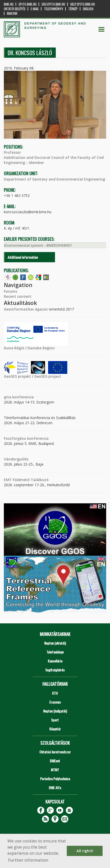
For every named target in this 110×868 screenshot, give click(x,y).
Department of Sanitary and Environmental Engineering (54, 179)
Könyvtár (55, 728)
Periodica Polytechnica (55, 778)
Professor (12, 152)
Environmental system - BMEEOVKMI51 (38, 245)
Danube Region (41, 348)
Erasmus (55, 702)
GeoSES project (47, 376)
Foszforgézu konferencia (26, 438)
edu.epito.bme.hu (53, 4)
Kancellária (55, 660)
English (88, 8)
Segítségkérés (55, 669)
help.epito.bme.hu (82, 4)
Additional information (23, 257)
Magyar (12, 13)
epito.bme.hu (28, 4)
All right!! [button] (84, 850)
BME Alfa (55, 787)
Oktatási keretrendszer (55, 751)
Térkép (73, 8)
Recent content (17, 296)
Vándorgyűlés (16, 459)
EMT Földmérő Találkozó (26, 479)
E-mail (35, 8)
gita (7, 397)
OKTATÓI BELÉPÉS (15, 8)
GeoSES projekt (17, 376)
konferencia (22, 397)
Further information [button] (28, 860)
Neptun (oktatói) (55, 643)
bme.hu (9, 4)
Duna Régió (14, 348)
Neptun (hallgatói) (55, 711)
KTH (55, 693)
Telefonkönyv (53, 8)
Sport (55, 719)
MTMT (55, 769)
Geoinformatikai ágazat (26, 309)
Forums (10, 291)
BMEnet (55, 760)
